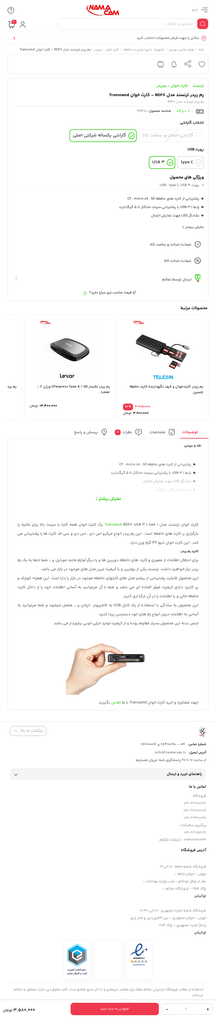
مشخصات (157, 432)
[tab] (194, 434)
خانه (201, 50)
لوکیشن (200, 896)
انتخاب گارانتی (192, 123)
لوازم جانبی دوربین (181, 50)
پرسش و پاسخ (86, 432)
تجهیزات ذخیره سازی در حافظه (143, 50)
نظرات (124, 432)
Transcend (113, 525)
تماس (116, 703)
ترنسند (198, 86)
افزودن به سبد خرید (114, 1009)
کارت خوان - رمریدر (106, 50)
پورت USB (196, 150)
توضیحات (190, 432)
